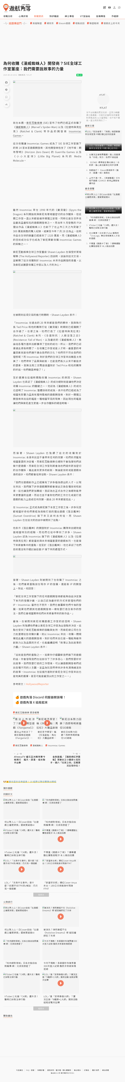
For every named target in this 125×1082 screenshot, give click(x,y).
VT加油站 (85, 16)
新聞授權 (40, 1070)
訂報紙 (86, 1070)
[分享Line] (6, 90)
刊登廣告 (19, 1070)
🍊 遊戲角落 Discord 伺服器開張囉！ (41, 697)
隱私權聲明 (66, 1070)
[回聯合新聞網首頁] (6, 8)
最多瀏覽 (89, 188)
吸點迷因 (80, 23)
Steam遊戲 (64, 23)
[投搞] (104, 7)
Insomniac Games (56, 745)
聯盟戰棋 (94, 23)
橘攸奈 (50, 23)
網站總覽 (105, 1070)
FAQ (27, 1070)
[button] (119, 7)
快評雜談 (54, 16)
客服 (32, 1070)
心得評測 (23, 16)
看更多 (41, 894)
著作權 (58, 1070)
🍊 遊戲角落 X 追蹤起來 (32, 702)
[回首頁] (17, 8)
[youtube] (109, 7)
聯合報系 (77, 1070)
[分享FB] (6, 82)
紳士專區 (69, 16)
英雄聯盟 (37, 23)
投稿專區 (100, 16)
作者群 (115, 16)
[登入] (114, 7)
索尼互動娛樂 (21, 745)
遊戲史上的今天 (112, 23)
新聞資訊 (38, 16)
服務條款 (50, 1070)
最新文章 (89, 125)
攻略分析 (8, 16)
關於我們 (95, 1070)
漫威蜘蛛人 (38, 745)
